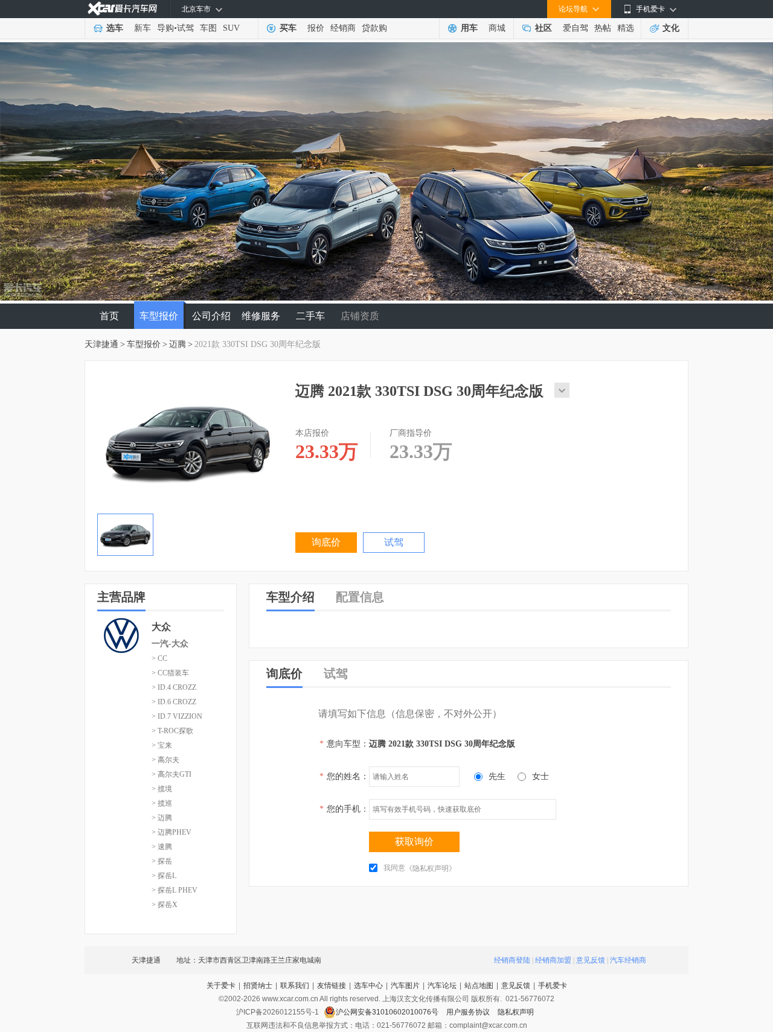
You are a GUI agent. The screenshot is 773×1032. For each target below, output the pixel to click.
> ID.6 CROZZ (174, 702)
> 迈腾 (162, 818)
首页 (109, 316)
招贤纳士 (257, 985)
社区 (543, 28)
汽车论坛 (442, 985)
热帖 (602, 28)
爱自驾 (575, 28)
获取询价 (414, 841)
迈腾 (177, 344)
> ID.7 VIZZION (177, 716)
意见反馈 (590, 960)
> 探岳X (165, 904)
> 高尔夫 (165, 760)
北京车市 (196, 9)
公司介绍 (211, 316)
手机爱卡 (552, 985)
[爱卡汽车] (122, 9)
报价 (315, 28)
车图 (208, 28)
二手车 (310, 316)
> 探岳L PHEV (174, 890)
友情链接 (331, 985)
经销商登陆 (512, 960)
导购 (165, 28)
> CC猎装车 (170, 673)
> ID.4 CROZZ (174, 687)
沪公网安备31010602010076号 (388, 1012)
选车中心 (368, 985)
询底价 (326, 542)
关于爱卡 (221, 985)
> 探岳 (162, 861)
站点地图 (478, 985)
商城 (497, 28)
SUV (231, 28)
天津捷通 (101, 344)
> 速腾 (162, 846)
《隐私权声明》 (430, 868)
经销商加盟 (553, 960)
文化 (670, 28)
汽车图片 (405, 985)
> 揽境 (162, 789)
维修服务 (261, 316)
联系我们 (294, 985)
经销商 (343, 28)
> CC (159, 658)
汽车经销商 (628, 960)
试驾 (185, 28)
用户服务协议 (469, 1012)
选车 (114, 28)
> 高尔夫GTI (171, 774)
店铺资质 (360, 316)
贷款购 (374, 28)
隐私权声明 (516, 1012)
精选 (625, 28)
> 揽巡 (162, 803)
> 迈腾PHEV (171, 832)
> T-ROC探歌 (172, 731)
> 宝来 (162, 745)
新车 (142, 28)
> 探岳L (164, 875)
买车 (288, 28)
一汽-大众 (170, 643)
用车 (469, 28)
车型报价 (159, 316)
